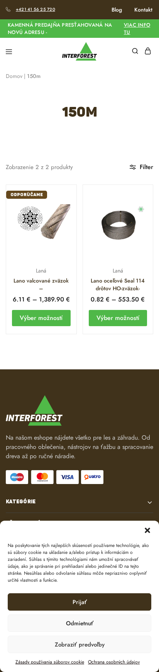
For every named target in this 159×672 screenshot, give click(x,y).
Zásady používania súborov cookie (49, 661)
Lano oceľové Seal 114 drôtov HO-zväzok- (118, 284)
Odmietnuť (79, 623)
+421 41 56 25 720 (35, 9)
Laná (41, 270)
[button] (147, 530)
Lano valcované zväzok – (41, 284)
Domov (14, 76)
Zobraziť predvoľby (80, 644)
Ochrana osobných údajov (114, 661)
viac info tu (137, 28)
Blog (117, 9)
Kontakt (143, 9)
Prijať (80, 602)
